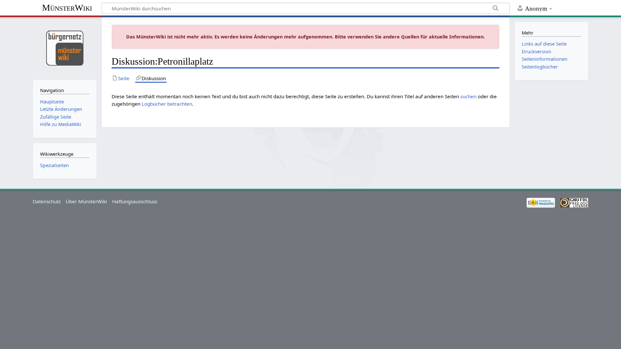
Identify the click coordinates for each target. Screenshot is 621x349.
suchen (468, 96)
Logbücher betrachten (167, 103)
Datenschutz (47, 201)
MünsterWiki (67, 8)
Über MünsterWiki (86, 201)
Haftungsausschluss (134, 201)
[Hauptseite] (65, 48)
